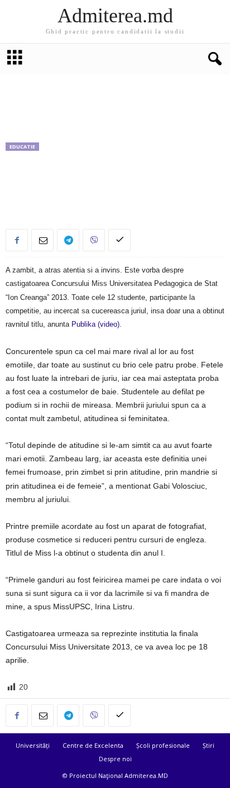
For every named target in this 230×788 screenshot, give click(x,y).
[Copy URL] (119, 240)
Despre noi (115, 758)
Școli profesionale (163, 745)
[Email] (42, 240)
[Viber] (94, 240)
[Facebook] (17, 240)
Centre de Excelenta (93, 745)
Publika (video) (95, 324)
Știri (208, 745)
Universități (33, 745)
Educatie (22, 146)
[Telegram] (68, 240)
